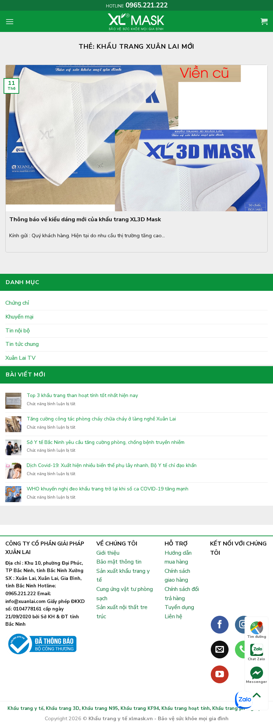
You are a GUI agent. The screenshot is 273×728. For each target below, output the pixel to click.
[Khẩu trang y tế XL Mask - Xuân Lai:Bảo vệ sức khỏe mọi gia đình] (136, 21)
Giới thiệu (107, 553)
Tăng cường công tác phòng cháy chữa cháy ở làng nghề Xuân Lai (101, 419)
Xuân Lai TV (20, 358)
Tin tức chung (22, 344)
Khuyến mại (19, 317)
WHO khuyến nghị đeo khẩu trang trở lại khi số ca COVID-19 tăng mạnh (107, 489)
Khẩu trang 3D (62, 708)
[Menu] (9, 21)
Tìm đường (256, 636)
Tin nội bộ (17, 331)
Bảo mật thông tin (118, 562)
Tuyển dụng (179, 607)
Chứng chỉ (17, 303)
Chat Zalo (256, 659)
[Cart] (264, 21)
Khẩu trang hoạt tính (185, 708)
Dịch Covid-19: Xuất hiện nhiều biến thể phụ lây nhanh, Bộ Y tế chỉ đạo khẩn (112, 466)
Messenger (256, 681)
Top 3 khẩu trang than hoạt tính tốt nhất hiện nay (82, 396)
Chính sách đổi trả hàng (182, 593)
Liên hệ (173, 616)
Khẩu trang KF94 (140, 708)
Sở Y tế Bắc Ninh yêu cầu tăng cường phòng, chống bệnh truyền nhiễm (105, 443)
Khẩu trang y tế (25, 708)
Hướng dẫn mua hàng (178, 557)
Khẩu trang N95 (100, 708)
